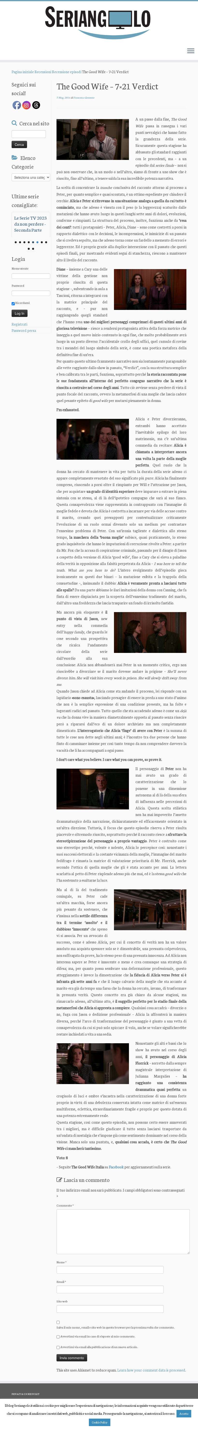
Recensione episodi (66, 71)
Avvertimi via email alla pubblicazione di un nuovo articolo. (99, 1347)
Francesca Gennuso (83, 97)
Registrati (19, 324)
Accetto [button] (183, 1413)
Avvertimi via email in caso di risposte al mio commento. (97, 1336)
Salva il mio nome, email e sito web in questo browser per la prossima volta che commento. (116, 1327)
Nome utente (20, 268)
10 (33, 249)
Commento (65, 1205)
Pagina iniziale (23, 71)
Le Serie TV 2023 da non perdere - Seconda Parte (30, 223)
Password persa (24, 330)
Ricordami (22, 302)
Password (18, 285)
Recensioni (43, 71)
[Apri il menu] (190, 51)
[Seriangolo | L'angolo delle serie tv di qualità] (99, 22)
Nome (62, 1262)
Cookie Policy (99, 1422)
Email (61, 1281)
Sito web (62, 1301)
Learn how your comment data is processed (151, 1369)
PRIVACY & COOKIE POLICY (26, 1394)
